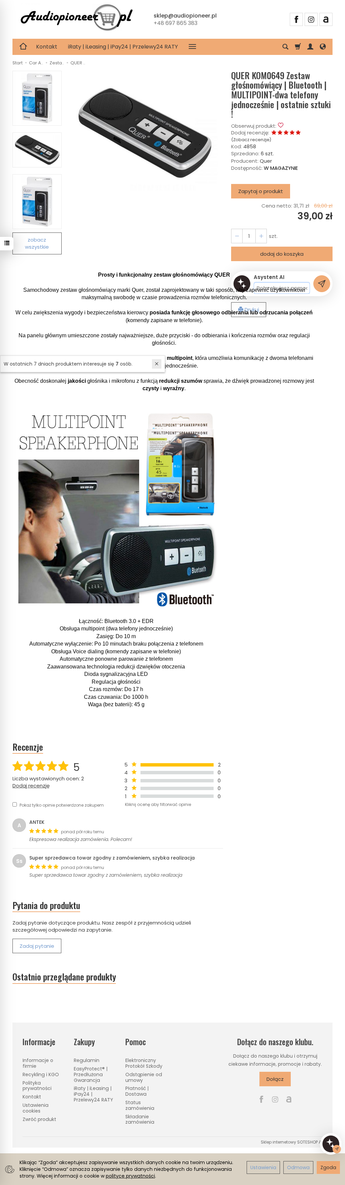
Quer (266, 160)
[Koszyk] (297, 47)
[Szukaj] (285, 47)
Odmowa (298, 1167)
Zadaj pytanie (37, 945)
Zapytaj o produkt (260, 191)
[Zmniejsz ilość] (261, 236)
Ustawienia (263, 1167)
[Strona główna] (76, 18)
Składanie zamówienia (139, 1119)
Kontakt (46, 47)
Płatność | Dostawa (137, 1091)
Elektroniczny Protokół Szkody (143, 1063)
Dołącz (275, 1079)
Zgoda (328, 1167)
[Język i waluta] (322, 47)
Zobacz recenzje (251, 140)
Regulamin (86, 1060)
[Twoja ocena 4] (292, 132)
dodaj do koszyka (282, 253)
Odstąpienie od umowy (143, 1077)
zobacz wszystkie (37, 243)
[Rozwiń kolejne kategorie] (192, 47)
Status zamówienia (139, 1105)
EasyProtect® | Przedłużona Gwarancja (90, 1074)
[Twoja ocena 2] (280, 132)
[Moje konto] (310, 47)
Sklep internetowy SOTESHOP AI (291, 1142)
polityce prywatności (130, 1176)
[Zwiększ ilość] (237, 236)
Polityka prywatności (37, 1086)
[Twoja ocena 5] (298, 132)
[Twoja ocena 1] (274, 132)
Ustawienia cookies (36, 1108)
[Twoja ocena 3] (286, 132)
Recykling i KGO (41, 1074)
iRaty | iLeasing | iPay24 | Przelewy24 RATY (123, 47)
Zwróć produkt (39, 1119)
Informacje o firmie (38, 1063)
